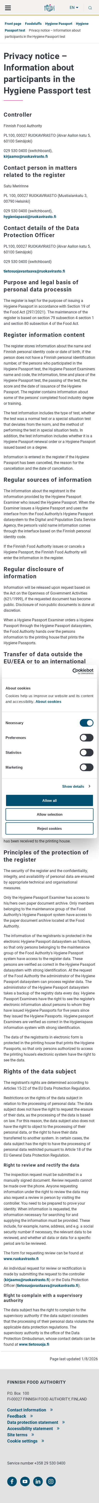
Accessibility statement (30, 1428)
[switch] (86, 737)
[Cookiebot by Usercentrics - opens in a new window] (72, 671)
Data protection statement (32, 1422)
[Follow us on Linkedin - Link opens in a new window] (38, 1481)
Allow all (49, 800)
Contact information (26, 1409)
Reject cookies (49, 828)
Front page (13, 24)
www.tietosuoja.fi (34, 1344)
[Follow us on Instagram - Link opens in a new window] (51, 1481)
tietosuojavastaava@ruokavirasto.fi (34, 271)
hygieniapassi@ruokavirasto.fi (30, 216)
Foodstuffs (33, 24)
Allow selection (49, 814)
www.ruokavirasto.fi (21, 1259)
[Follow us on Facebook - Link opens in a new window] (12, 1481)
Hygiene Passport (58, 24)
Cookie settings (22, 1440)
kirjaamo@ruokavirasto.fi (26, 156)
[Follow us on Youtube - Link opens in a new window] (25, 1481)
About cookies (49, 701)
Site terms (17, 1434)
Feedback (16, 1416)
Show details (73, 786)
